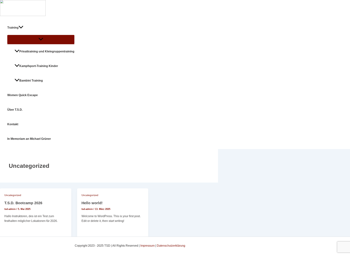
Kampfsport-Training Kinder (38, 66)
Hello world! (92, 203)
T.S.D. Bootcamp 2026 (23, 203)
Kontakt (12, 124)
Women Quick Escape (22, 95)
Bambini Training (31, 80)
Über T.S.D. (15, 109)
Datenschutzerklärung (171, 245)
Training (13, 27)
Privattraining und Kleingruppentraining (46, 51)
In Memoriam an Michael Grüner (29, 138)
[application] (21, 27)
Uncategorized (12, 195)
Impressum (147, 245)
